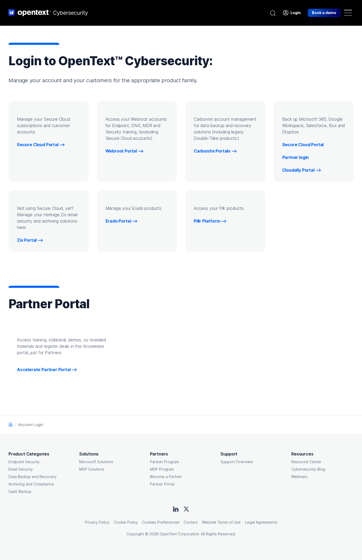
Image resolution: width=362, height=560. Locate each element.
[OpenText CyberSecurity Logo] (48, 12)
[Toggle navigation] (348, 13)
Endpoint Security (24, 461)
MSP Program (162, 469)
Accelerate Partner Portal (44, 369)
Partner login (295, 157)
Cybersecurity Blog (308, 469)
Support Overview (236, 461)
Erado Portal (118, 221)
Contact (191, 522)
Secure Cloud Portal (38, 144)
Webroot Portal (121, 151)
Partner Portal (162, 484)
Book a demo (324, 12)
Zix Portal (27, 240)
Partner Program (164, 461)
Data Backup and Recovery (32, 476)
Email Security (20, 469)
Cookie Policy (126, 522)
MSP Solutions (91, 469)
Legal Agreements (261, 522)
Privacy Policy (97, 522)
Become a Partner (166, 476)
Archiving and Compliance (31, 484)
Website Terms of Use (221, 522)
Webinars (299, 476)
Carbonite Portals (212, 151)
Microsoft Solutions (96, 461)
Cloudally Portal (298, 170)
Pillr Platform (207, 221)
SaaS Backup (20, 491)
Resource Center (306, 461)
